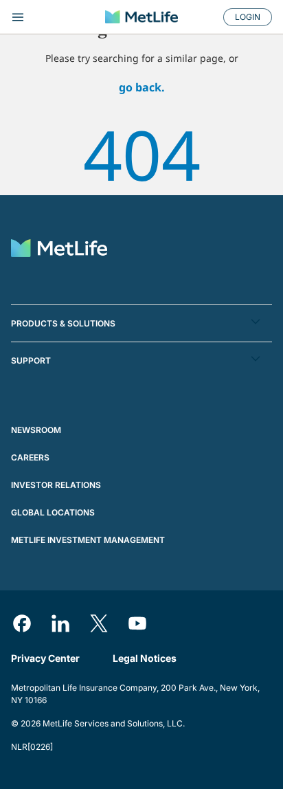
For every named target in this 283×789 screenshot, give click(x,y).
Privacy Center (45, 658)
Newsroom (36, 430)
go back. (142, 87)
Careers (30, 457)
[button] (141, 323)
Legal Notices (145, 658)
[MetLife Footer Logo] (59, 249)
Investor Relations (56, 485)
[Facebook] (22, 623)
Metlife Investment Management (88, 540)
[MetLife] (141, 16)
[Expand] (51, 17)
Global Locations (53, 512)
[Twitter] (99, 623)
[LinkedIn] (60, 623)
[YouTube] (137, 623)
